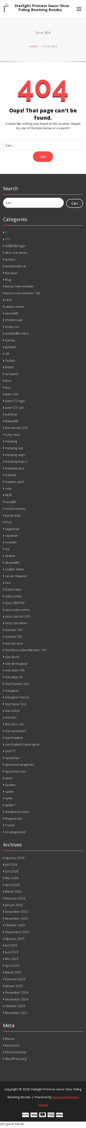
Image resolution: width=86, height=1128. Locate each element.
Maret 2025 (13, 972)
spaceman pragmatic (19, 764)
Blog (8, 280)
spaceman (12, 758)
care (8, 300)
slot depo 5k (14, 677)
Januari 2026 (14, 905)
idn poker (12, 374)
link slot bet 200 (16, 428)
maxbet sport (14, 482)
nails (8, 488)
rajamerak (12, 529)
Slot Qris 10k (14, 724)
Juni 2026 (11, 871)
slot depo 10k (15, 670)
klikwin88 (11, 421)
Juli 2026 (11, 864)
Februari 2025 (15, 979)
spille (8, 798)
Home (33, 46)
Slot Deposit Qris (17, 684)
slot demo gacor (16, 663)
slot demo (12, 657)
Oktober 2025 (15, 925)
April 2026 (12, 885)
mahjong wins (14, 468)
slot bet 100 (13, 630)
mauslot (10, 475)
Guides (10, 360)
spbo (8, 778)
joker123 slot (14, 407)
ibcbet (9, 367)
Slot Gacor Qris (16, 704)
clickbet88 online (17, 333)
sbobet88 (12, 562)
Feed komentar (16, 1052)
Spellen (10, 785)
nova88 (10, 502)
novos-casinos (15, 508)
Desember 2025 (16, 912)
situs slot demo (16, 623)
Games (10, 340)
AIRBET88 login (15, 246)
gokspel (10, 347)
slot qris (11, 717)
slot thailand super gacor (22, 744)
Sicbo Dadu (13, 589)
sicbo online (13, 596)
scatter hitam (14, 569)
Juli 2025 (11, 945)
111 (8, 239)
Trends (10, 825)
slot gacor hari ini (17, 697)
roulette (11, 542)
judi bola (11, 414)
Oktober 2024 (15, 1006)
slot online (12, 711)
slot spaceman (15, 731)
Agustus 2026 (15, 858)
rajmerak (11, 535)
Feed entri (12, 1045)
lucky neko (12, 434)
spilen (9, 791)
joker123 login (15, 401)
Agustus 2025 (15, 939)
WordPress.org (15, 1059)
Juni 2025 (11, 952)
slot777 (10, 751)
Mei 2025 (11, 959)
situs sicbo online (17, 610)
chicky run (12, 327)
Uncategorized (15, 832)
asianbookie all (15, 266)
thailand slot (13, 818)
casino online (14, 307)
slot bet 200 (13, 636)
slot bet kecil (14, 643)
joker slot (11, 394)
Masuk (9, 1039)
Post (8, 522)
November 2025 (16, 918)
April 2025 (12, 966)
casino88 (11, 313)
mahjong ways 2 (16, 461)
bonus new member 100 (22, 293)
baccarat (11, 273)
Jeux (8, 380)
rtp (7, 549)
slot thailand (13, 738)
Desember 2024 (16, 992)
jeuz (8, 387)
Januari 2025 (14, 986)
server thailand (15, 576)
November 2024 (16, 999)
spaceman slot (15, 771)
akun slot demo (16, 253)
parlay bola (12, 515)
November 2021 (16, 1013)
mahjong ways (15, 455)
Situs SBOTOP (15, 603)
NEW (8, 495)
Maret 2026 (13, 891)
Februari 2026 (15, 898)
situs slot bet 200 (17, 616)
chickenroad (13, 320)
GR (7, 354)
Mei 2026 (11, 878)
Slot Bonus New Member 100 (25, 650)
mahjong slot (14, 448)
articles (10, 259)
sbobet (10, 556)
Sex (7, 583)
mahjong (11, 441)
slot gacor (12, 690)
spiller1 (10, 805)
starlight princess (17, 812)
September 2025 (17, 932)
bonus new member (19, 286)
